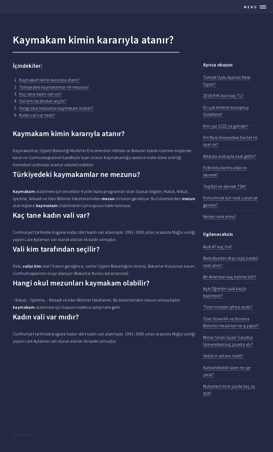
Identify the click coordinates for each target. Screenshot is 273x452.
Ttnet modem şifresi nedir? (227, 307)
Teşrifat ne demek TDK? (225, 186)
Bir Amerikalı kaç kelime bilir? (229, 276)
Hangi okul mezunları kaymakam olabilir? (56, 108)
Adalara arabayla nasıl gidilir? (229, 156)
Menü (251, 7)
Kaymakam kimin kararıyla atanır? (49, 79)
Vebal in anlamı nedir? (223, 355)
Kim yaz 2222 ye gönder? (225, 126)
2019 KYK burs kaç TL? (223, 95)
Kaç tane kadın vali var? (40, 94)
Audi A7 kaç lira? (217, 246)
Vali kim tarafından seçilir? (42, 101)
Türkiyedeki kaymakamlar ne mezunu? (54, 87)
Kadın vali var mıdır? (37, 115)
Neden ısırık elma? (219, 216)
